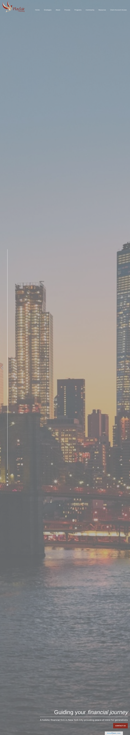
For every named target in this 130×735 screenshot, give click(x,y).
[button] (37, 10)
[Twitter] (7, 478)
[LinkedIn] (7, 481)
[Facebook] (7, 474)
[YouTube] (7, 485)
